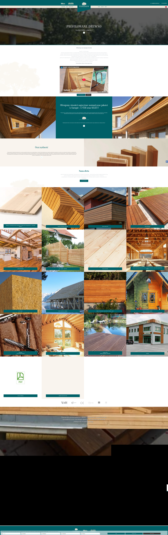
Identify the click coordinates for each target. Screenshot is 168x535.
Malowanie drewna (71, 6)
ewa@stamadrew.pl (71, 449)
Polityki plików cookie (50, 531)
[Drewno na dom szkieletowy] (42, 477)
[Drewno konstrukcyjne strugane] (14, 477)
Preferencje (84, 533)
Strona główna (63, 6)
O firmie (99, 6)
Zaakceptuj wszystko (134, 533)
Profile (67, 6)
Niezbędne (4, 533)
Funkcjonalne (64, 533)
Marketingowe (44, 533)
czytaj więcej (81, 94)
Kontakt (106, 6)
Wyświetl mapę (14, 460)
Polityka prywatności (56, 531)
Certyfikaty (102, 6)
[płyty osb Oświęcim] (70, 477)
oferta (88, 94)
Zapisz (116, 533)
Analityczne (24, 533)
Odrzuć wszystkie (152, 533)
